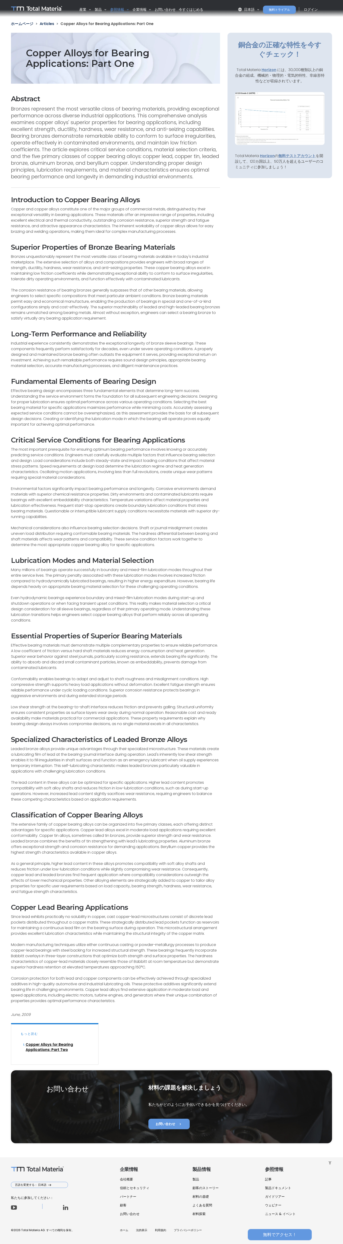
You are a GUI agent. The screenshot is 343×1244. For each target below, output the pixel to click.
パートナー (128, 1196)
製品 (195, 1179)
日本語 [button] (247, 9)
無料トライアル (279, 9)
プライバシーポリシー (188, 1230)
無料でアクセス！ (280, 1234)
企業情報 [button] (140, 9)
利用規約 (160, 1230)
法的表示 (141, 1230)
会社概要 (126, 1179)
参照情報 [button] (117, 9)
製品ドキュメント (278, 1188)
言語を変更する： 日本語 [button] (31, 1185)
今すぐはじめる (191, 9)
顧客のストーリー (205, 1188)
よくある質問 (202, 1205)
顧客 (123, 1205)
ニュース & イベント (280, 1214)
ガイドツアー (275, 1196)
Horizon (267, 155)
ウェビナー (273, 1205)
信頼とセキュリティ (134, 1188)
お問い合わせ (165, 9)
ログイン (311, 9)
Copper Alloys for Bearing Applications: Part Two (49, 1047)
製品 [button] (99, 9)
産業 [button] (83, 9)
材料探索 (199, 1214)
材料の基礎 (200, 1196)
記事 (268, 1179)
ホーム (124, 1230)
